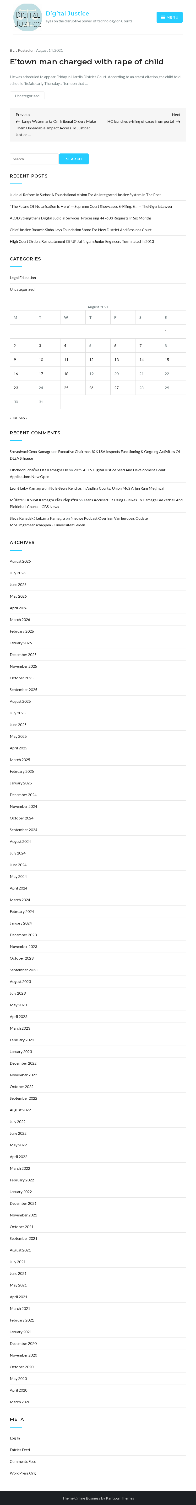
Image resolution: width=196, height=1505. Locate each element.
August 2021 (20, 1250)
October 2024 (21, 818)
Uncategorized (27, 95)
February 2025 (22, 771)
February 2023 (22, 1039)
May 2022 (18, 1145)
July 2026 (18, 572)
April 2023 (18, 1016)
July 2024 (18, 853)
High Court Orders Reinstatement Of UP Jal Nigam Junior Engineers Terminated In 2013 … (84, 241)
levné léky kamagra (27, 488)
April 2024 (18, 888)
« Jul (13, 418)
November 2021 (23, 1215)
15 (167, 359)
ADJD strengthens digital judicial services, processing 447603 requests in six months (81, 218)
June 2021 (18, 1273)
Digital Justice (67, 13)
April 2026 (18, 607)
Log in (15, 1438)
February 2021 (22, 1320)
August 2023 (20, 981)
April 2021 (18, 1296)
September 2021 (23, 1238)
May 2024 (18, 876)
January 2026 (21, 643)
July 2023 (18, 993)
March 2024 (20, 899)
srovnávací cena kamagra (31, 451)
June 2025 (18, 724)
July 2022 (18, 1121)
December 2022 (23, 1063)
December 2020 (23, 1343)
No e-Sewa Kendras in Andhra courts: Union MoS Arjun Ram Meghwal (106, 488)
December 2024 (23, 794)
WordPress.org (23, 1473)
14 (141, 359)
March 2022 (20, 1168)
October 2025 (21, 678)
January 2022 (21, 1191)
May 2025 (18, 736)
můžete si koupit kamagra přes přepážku (44, 500)
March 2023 (20, 1028)
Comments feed (23, 1461)
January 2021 (21, 1331)
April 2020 (18, 1390)
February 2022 (22, 1180)
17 (41, 373)
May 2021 (18, 1285)
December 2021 (23, 1203)
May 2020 (18, 1378)
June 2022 (18, 1133)
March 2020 (20, 1401)
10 (41, 359)
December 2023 (23, 934)
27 (116, 387)
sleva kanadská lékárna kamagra (37, 518)
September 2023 (23, 969)
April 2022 (18, 1156)
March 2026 (20, 619)
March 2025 (20, 759)
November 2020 (23, 1355)
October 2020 (21, 1366)
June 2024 (18, 864)
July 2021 (18, 1261)
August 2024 (20, 841)
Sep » (23, 418)
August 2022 (20, 1110)
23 (16, 387)
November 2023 (23, 946)
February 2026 (22, 631)
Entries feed (20, 1449)
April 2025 (18, 748)
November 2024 (23, 806)
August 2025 (20, 701)
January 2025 (21, 783)
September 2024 (23, 829)
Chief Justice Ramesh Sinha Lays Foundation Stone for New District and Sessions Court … (82, 229)
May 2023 (18, 1004)
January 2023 (21, 1051)
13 (116, 359)
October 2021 (21, 1226)
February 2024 (22, 911)
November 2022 (23, 1075)
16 (16, 373)
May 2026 (18, 596)
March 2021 (20, 1308)
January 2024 (21, 923)
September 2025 (23, 689)
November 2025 (23, 666)
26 (91, 387)
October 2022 (21, 1086)
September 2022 (23, 1098)
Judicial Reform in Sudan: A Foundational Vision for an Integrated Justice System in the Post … (87, 194)
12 (91, 359)
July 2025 (18, 713)
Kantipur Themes (120, 1498)
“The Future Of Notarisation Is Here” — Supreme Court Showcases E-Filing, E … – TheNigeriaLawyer (91, 206)
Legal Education (23, 277)
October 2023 (21, 958)
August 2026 (20, 561)
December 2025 (23, 654)
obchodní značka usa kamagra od (39, 470)
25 (66, 387)
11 (66, 359)
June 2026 (18, 584)
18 (66, 373)
